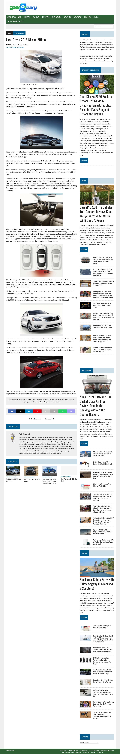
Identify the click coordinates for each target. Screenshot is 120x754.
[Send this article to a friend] (46, 411)
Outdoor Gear (56, 17)
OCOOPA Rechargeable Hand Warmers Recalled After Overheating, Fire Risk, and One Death (102, 661)
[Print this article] (54, 411)
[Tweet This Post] (20, 411)
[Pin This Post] (37, 411)
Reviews (84, 181)
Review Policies (84, 750)
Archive (93, 752)
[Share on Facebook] (12, 411)
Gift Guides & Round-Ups (15, 21)
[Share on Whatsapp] (62, 411)
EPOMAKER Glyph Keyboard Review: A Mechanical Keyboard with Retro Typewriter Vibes (103, 283)
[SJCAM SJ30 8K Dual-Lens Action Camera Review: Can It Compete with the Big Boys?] (85, 352)
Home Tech (27, 17)
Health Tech (45, 17)
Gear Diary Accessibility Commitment (71, 752)
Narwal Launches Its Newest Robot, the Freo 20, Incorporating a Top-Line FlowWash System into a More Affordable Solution (103, 639)
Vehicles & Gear (11, 477)
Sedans (25, 45)
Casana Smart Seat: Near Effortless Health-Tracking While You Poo (103, 681)
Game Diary (77, 17)
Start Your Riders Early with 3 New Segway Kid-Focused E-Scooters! (97, 584)
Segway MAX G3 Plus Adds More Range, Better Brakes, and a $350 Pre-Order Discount (102, 532)
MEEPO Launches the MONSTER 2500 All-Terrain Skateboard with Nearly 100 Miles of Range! (102, 672)
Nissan (20, 45)
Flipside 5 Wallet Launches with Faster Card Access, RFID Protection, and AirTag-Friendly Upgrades (102, 715)
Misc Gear (87, 17)
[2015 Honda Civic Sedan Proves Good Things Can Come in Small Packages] (49, 474)
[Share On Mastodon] (71, 411)
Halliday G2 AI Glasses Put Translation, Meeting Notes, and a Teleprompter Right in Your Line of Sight (103, 693)
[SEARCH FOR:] (103, 26)
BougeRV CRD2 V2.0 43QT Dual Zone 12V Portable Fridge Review (102, 326)
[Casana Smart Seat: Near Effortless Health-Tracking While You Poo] (85, 684)
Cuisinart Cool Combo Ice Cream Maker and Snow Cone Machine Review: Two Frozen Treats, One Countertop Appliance (102, 339)
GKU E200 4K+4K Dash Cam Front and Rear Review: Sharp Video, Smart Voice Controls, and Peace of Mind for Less (103, 272)
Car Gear (36, 17)
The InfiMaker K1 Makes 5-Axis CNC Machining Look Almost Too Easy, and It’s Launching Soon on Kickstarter (103, 497)
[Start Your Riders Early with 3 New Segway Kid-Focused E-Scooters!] (97, 575)
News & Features (66, 476)
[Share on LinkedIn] (29, 411)
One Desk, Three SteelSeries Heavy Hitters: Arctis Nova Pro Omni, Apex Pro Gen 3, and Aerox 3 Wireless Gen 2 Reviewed (103, 316)
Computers (67, 17)
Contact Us (100, 752)
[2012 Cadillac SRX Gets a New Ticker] (13, 474)
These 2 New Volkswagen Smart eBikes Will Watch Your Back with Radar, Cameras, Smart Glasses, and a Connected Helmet (103, 509)
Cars (14, 45)
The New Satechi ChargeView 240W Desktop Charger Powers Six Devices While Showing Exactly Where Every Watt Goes (103, 521)
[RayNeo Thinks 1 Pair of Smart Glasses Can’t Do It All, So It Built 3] (85, 466)
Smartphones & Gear (14, 17)
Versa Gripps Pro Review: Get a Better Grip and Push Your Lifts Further (102, 305)
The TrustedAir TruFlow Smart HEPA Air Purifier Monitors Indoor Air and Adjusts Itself (103, 542)
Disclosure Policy (94, 750)
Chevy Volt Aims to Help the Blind (69, 480)
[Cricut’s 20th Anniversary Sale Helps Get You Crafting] (85, 488)
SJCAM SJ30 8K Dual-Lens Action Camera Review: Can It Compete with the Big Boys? (102, 349)
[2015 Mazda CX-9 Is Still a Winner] (31, 474)
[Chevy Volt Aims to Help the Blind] (69, 474)
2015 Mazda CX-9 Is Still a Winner (32, 480)
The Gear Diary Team (73, 750)
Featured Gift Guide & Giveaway (90, 70)
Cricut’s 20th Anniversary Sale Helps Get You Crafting (102, 485)
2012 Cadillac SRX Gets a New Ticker (13, 480)
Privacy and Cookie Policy (107, 750)
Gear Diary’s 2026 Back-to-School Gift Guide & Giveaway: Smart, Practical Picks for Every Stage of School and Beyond (96, 105)
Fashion (96, 17)
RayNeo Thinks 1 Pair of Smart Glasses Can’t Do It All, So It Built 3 (103, 463)
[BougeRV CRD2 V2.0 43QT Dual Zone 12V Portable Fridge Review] (85, 329)
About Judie (63, 750)
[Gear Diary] (23, 7)
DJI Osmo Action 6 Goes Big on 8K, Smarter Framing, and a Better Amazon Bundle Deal (103, 454)
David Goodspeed (18, 47)
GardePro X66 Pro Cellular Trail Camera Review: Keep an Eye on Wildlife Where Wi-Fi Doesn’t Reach (96, 214)
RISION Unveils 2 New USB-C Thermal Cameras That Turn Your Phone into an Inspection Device (102, 650)
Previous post (36, 419)
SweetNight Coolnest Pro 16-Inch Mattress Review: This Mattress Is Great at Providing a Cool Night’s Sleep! (103, 475)
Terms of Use (86, 752)
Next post (48, 419)
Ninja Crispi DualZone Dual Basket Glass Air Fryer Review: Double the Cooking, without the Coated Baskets (103, 261)
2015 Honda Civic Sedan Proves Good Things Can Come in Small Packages (49, 481)
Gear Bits (84, 553)
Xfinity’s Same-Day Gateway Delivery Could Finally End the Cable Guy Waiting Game (103, 704)
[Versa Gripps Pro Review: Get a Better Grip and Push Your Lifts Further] (85, 307)
